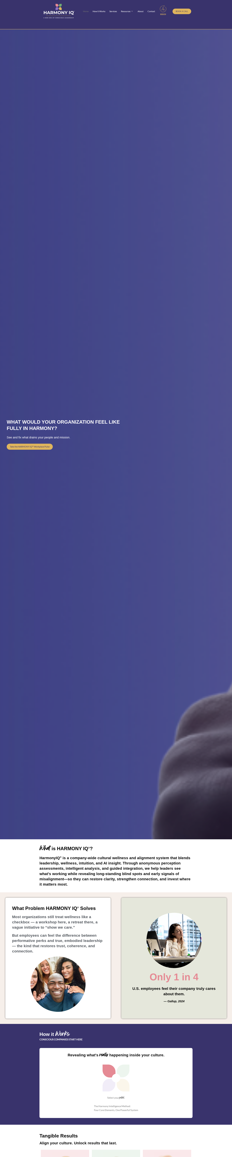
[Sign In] (163, 8)
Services (113, 11)
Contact (151, 11)
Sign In (163, 14)
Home (86, 11)
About (141, 11)
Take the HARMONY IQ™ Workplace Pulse (30, 446)
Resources (125, 11)
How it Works (99, 11)
